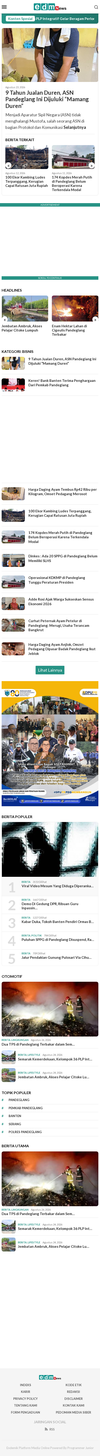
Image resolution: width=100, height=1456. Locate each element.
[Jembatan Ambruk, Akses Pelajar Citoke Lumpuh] (25, 309)
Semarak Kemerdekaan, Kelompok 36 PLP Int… (55, 1059)
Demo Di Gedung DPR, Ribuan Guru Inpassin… (50, 906)
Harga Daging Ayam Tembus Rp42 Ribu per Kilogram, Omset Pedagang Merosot (62, 491)
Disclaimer (73, 1399)
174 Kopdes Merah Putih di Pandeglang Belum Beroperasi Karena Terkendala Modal (72, 183)
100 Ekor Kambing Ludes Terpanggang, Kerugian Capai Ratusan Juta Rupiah (26, 181)
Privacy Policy (25, 1399)
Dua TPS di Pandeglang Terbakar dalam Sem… (38, 1044)
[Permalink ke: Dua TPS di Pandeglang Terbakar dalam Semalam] (50, 1009)
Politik (36, 935)
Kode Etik (74, 1385)
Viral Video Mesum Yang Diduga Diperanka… (57, 886)
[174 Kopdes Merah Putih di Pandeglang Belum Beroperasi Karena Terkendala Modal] (73, 157)
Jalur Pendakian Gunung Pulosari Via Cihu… (56, 957)
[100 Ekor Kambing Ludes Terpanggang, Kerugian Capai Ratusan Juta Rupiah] (26, 157)
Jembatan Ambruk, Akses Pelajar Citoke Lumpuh (22, 328)
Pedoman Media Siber (73, 1412)
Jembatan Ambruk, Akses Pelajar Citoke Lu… (53, 1077)
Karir (25, 1392)
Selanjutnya (74, 127)
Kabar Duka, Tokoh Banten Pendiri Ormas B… (58, 922)
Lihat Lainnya (50, 670)
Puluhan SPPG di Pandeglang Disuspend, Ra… (58, 939)
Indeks (25, 1385)
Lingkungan (20, 1039)
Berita (26, 881)
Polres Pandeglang (25, 1132)
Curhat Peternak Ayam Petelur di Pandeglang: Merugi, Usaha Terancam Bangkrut (58, 625)
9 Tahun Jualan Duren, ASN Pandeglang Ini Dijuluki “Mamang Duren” (47, 99)
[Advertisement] (50, 439)
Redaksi (73, 1392)
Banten (15, 1116)
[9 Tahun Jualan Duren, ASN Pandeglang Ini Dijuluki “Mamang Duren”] (50, 55)
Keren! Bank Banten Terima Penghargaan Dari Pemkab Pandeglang (62, 382)
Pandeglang (19, 1100)
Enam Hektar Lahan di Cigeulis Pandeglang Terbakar (69, 330)
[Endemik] (50, 6)
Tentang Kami (25, 1405)
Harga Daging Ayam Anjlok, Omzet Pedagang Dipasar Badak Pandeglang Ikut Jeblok (62, 649)
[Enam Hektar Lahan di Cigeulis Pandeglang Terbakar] (75, 309)
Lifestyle (34, 1054)
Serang (15, 1124)
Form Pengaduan (25, 1412)
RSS (52, 1429)
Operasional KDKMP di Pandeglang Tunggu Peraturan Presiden (56, 579)
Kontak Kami (73, 1405)
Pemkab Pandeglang (26, 1108)
